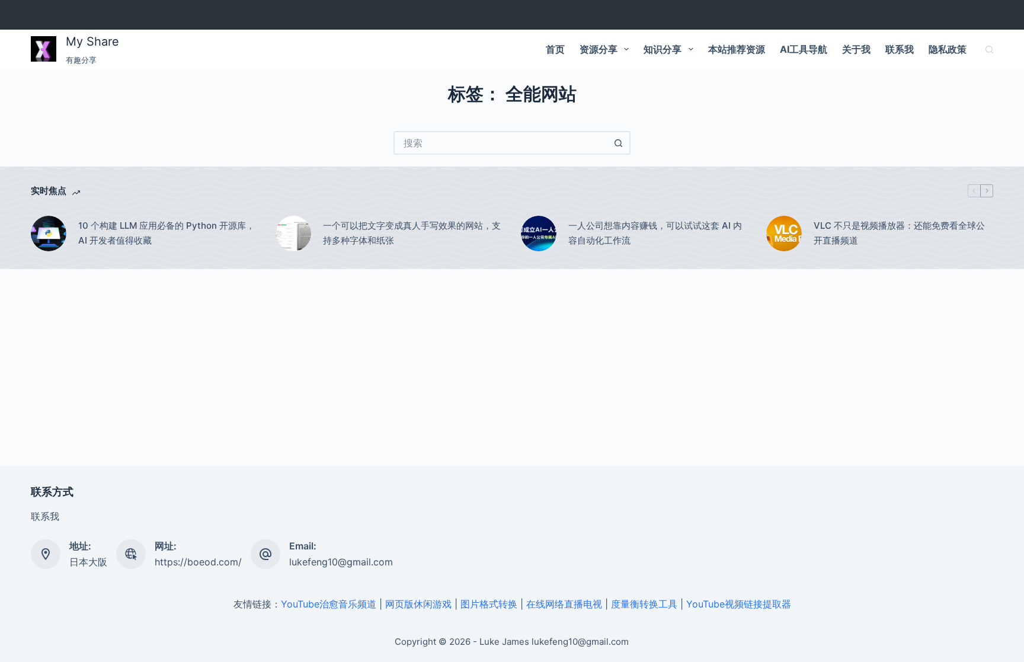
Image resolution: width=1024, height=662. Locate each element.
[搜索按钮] (619, 143)
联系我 (899, 49)
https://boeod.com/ (198, 562)
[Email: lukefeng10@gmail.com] (265, 554)
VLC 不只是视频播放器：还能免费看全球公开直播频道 (899, 233)
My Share (92, 41)
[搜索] (989, 49)
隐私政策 (948, 49)
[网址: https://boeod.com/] (131, 554)
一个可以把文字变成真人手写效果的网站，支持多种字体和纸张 (412, 233)
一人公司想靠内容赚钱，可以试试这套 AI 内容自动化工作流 (655, 233)
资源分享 (598, 49)
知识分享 (662, 49)
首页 (555, 49)
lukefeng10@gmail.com (341, 562)
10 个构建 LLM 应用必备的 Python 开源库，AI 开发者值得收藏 (166, 233)
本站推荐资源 (736, 49)
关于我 (856, 49)
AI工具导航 (803, 49)
